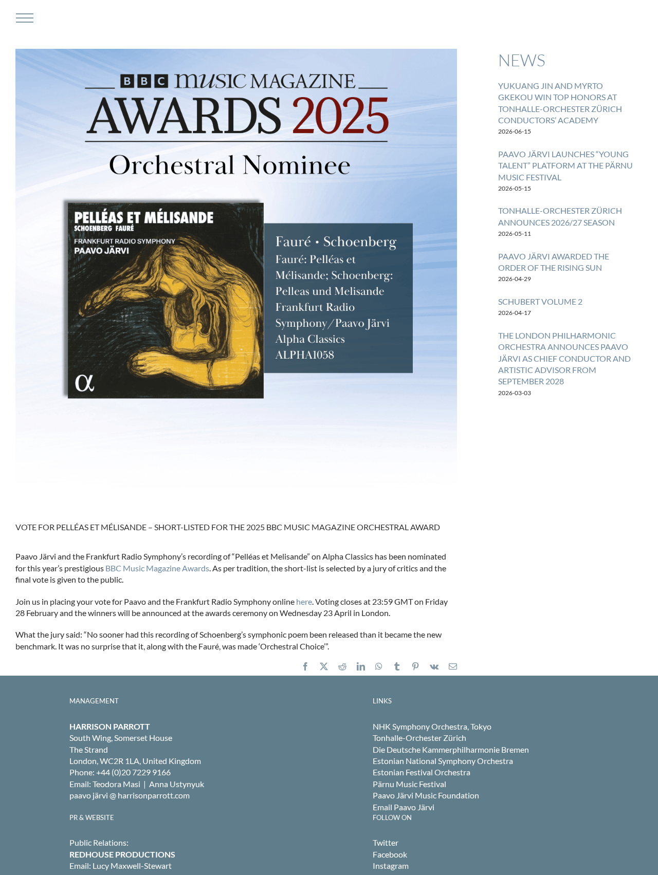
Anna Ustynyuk (176, 784)
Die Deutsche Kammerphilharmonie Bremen (451, 749)
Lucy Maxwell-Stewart (132, 865)
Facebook (390, 854)
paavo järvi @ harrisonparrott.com (129, 795)
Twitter (385, 842)
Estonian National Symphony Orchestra (443, 761)
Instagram (391, 865)
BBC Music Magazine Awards (157, 568)
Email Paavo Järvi (403, 807)
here (304, 601)
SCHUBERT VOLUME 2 (540, 301)
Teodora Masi (116, 784)
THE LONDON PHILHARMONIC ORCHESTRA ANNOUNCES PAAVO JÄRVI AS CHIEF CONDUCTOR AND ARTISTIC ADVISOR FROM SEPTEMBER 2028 (564, 358)
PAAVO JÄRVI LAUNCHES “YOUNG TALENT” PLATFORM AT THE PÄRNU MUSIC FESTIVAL (565, 165)
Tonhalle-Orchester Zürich (419, 737)
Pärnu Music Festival (409, 784)
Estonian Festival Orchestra (421, 772)
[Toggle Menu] (23, 18)
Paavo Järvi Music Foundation (426, 795)
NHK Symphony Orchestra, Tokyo (432, 726)
